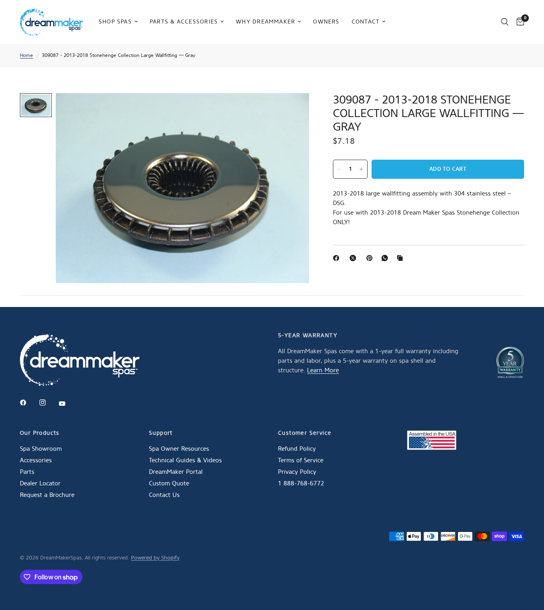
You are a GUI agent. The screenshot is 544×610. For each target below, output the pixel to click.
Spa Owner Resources (179, 449)
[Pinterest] (371, 258)
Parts (27, 472)
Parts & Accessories (184, 21)
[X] (354, 258)
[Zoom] (292, 109)
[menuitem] (118, 22)
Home (26, 55)
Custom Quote (169, 483)
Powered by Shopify (155, 557)
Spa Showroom (41, 449)
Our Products (40, 433)
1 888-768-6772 (301, 483)
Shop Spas (115, 21)
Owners (326, 21)
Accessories (36, 460)
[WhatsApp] (386, 258)
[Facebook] (337, 258)
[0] (518, 22)
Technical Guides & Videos (185, 460)
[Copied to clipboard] (401, 258)
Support (161, 433)
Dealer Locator (40, 483)
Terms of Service (300, 460)
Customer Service (304, 433)
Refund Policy (297, 449)
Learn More (323, 370)
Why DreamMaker (265, 21)
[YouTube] (67, 404)
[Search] (505, 22)
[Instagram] (48, 402)
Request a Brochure (47, 495)
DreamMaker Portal (176, 472)
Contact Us (164, 495)
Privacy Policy (297, 472)
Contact (366, 21)
